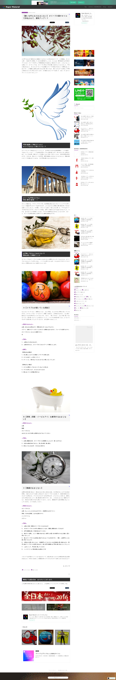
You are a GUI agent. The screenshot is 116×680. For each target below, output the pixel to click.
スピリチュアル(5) (26, 569)
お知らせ (78, 310)
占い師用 (86, 289)
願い (89, 296)
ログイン (81, 2)
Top (86, 7)
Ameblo (110, 7)
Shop (104, 7)
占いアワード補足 (80, 292)
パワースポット (80, 299)
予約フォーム (79, 294)
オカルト (78, 289)
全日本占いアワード (81, 296)
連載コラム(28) (35, 569)
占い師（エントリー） (81, 301)
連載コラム (84, 308)
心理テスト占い (80, 303)
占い (77, 308)
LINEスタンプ (89, 305)
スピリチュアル (24, 12)
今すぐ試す (73, 2)
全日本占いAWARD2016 (95, 7)
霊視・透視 (89, 299)
